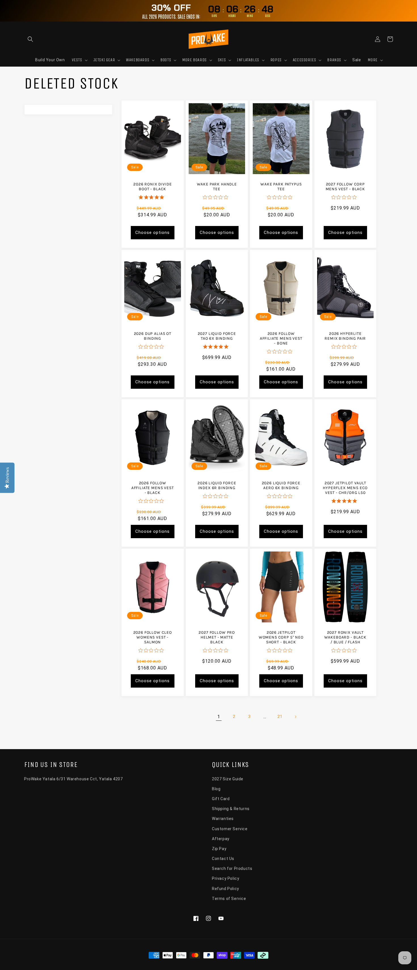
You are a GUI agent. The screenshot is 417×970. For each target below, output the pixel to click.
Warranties (223, 818)
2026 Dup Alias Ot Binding (152, 336)
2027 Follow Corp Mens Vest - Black (345, 186)
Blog (216, 789)
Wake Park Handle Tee (217, 186)
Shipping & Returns (231, 808)
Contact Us (223, 858)
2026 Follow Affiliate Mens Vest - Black (152, 488)
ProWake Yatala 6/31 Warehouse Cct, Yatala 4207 (73, 779)
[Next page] (295, 717)
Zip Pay (219, 848)
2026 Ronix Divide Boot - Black (152, 186)
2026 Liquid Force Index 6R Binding (216, 485)
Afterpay (220, 838)
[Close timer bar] (411, 11)
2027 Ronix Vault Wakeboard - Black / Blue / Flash (345, 637)
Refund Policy (225, 888)
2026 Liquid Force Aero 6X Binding (281, 485)
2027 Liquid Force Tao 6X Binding (217, 336)
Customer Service (230, 829)
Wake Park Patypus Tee (281, 186)
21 (279, 716)
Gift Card (220, 798)
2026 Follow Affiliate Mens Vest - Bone (281, 338)
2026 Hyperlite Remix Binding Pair (345, 336)
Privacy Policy (225, 878)
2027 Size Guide (227, 779)
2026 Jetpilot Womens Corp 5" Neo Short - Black (281, 637)
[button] (30, 39)
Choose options (152, 232)
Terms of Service (229, 898)
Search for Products (232, 868)
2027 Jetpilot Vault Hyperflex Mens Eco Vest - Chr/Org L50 (345, 488)
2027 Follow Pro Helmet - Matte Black (217, 637)
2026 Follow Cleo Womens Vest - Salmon (152, 637)
